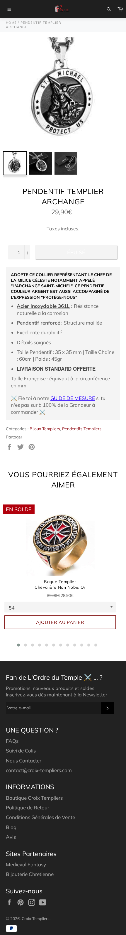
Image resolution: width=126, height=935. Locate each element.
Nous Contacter (23, 760)
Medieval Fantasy (26, 864)
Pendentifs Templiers (81, 428)
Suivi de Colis (21, 750)
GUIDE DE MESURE (72, 398)
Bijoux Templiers (45, 428)
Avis (11, 837)
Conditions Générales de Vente (40, 817)
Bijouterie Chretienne (30, 874)
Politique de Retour (27, 807)
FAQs (12, 741)
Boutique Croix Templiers (34, 798)
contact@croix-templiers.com (39, 770)
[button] (18, 645)
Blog (11, 827)
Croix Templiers (36, 918)
